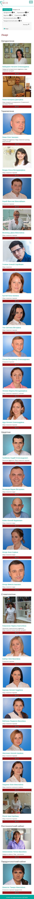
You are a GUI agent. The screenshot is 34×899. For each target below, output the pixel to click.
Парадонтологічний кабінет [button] (11, 21)
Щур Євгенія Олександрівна (13, 422)
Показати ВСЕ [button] (7, 9)
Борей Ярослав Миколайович (13, 201)
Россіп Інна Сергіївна (10, 816)
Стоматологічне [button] (20, 15)
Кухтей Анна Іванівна (10, 295)
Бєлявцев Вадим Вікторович (13, 489)
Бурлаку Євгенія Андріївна (12, 690)
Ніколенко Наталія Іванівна (12, 753)
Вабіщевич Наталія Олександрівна (15, 66)
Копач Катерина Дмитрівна (12, 99)
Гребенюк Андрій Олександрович (15, 458)
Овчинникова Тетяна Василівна (14, 851)
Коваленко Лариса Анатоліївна (14, 626)
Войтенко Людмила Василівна (14, 721)
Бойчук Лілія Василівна (11, 659)
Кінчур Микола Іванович (11, 584)
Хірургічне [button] (6, 15)
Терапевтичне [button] (22, 12)
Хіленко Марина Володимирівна (14, 391)
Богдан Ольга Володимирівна (13, 170)
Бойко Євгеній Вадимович (12, 520)
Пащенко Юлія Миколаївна (12, 784)
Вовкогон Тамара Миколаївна (13, 887)
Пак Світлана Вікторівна (11, 327)
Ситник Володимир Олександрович (16, 359)
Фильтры (25, 24)
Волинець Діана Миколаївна (13, 232)
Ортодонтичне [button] (8, 12)
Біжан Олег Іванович (10, 137)
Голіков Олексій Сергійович (12, 264)
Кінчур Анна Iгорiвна (10, 552)
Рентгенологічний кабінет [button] (11, 18)
